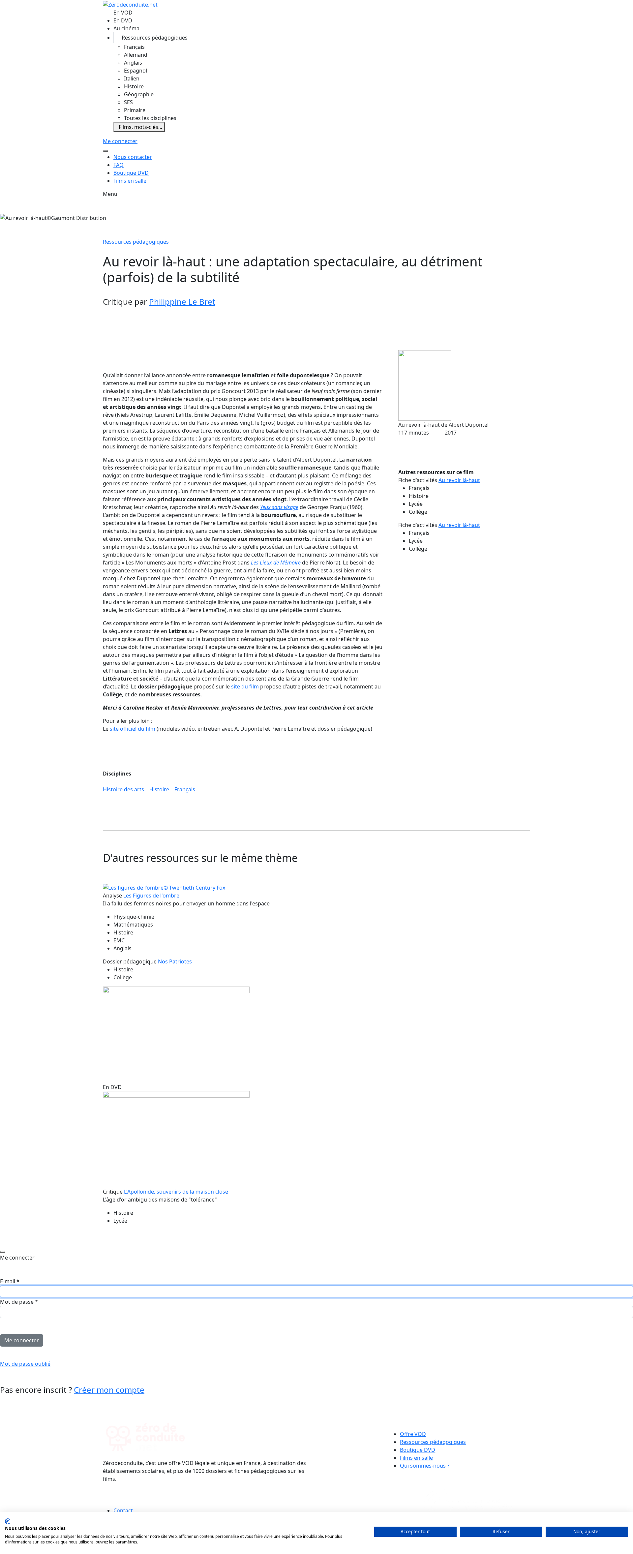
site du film (245, 686)
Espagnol (135, 70)
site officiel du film (132, 728)
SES (128, 102)
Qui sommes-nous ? (424, 1465)
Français (134, 46)
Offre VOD (413, 1434)
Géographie (139, 94)
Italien (131, 78)
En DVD (122, 20)
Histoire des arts (123, 789)
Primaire (134, 110)
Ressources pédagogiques (155, 37)
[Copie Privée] (467, 1504)
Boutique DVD (131, 172)
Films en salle (129, 180)
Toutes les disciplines (150, 118)
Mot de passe (19, 1301)
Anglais (133, 62)
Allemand (135, 54)
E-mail (9, 1281)
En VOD (123, 12)
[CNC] (367, 1504)
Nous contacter (132, 157)
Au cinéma (126, 28)
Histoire (134, 86)
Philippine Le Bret (182, 301)
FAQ (118, 164)
